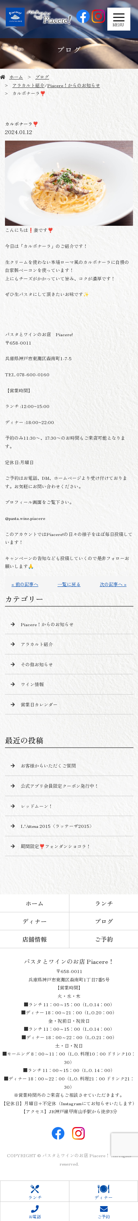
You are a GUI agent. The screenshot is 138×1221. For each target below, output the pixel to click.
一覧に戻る (69, 584)
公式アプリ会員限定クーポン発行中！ (60, 785)
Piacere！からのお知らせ (73, 85)
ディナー (34, 921)
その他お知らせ (37, 664)
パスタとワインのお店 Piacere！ (69, 961)
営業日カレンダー (39, 704)
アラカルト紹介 (28, 85)
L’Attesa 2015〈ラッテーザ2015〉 (57, 826)
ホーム (16, 76)
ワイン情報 (32, 684)
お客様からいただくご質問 (48, 765)
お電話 (34, 1216)
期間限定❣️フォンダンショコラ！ (56, 846)
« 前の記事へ (25, 584)
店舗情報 (34, 939)
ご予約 (104, 939)
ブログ (42, 76)
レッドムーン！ (37, 806)
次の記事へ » (113, 584)
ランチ (104, 903)
